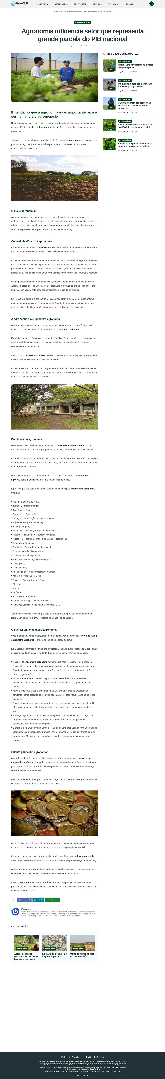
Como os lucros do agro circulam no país (82, 955)
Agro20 (56, 11)
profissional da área (35, 355)
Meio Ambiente (80, 4)
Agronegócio (61, 4)
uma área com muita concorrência (76, 856)
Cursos (129, 4)
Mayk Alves (73, 46)
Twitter (41, 900)
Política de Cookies (95, 1057)
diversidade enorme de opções (47, 127)
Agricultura (42, 4)
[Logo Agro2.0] (19, 3)
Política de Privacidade (71, 1057)
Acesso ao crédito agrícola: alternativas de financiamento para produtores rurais (26, 957)
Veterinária (113, 4)
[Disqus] (82, 1001)
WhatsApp (55, 900)
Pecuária (97, 4)
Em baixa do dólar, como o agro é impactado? (54, 955)
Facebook (27, 900)
